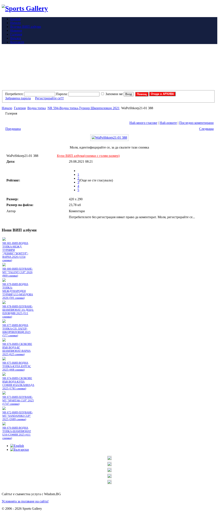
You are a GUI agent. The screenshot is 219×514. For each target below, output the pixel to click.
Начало (7, 108)
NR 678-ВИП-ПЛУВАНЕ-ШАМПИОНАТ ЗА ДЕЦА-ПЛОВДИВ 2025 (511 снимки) (18, 311)
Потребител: (14, 94)
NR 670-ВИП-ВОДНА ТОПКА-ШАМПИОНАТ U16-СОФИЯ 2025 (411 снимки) (16, 433)
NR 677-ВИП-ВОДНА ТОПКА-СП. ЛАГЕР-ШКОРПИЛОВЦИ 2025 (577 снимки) (16, 330)
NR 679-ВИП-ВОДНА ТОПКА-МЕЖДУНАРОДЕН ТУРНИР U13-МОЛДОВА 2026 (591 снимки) (17, 291)
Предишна (13, 129)
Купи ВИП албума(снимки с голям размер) (88, 156)
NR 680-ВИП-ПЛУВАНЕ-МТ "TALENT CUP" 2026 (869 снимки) (17, 272)
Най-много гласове (143, 123)
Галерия (20, 108)
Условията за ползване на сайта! (25, 501)
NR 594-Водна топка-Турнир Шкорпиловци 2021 (83, 108)
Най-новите (168, 123)
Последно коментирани (196, 123)
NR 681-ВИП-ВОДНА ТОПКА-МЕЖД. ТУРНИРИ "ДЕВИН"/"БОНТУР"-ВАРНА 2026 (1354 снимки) (15, 252)
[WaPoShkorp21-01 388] (109, 137)
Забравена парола (18, 98)
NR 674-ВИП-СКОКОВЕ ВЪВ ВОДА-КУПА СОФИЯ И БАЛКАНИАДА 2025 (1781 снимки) (18, 383)
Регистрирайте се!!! (49, 98)
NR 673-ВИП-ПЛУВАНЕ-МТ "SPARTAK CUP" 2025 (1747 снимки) (18, 400)
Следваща (206, 129)
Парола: (62, 94)
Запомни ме (114, 94)
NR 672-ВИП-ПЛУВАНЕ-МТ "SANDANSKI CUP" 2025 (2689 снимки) (17, 416)
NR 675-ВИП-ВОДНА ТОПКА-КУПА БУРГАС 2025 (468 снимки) (16, 366)
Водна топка (36, 108)
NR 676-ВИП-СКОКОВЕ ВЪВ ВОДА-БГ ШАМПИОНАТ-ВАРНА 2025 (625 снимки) (17, 349)
